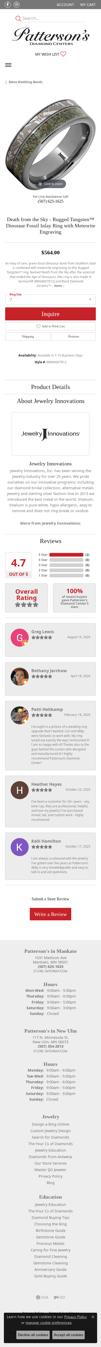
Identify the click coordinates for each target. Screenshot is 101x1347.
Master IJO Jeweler (50, 1169)
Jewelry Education (50, 1150)
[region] (50, 144)
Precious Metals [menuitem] (50, 1243)
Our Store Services (50, 1163)
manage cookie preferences (48, 1322)
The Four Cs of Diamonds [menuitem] (50, 1211)
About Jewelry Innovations (50, 401)
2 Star (43, 570)
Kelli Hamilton (46, 841)
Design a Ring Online (50, 1124)
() (87, 554)
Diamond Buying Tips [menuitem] (50, 1217)
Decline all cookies (33, 1335)
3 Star (43, 565)
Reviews (50, 541)
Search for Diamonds (50, 1137)
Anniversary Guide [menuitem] (50, 1269)
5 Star (43, 554)
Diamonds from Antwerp (50, 1156)
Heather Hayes (46, 784)
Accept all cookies (68, 1335)
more (58, 286)
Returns (73, 336)
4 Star (43, 560)
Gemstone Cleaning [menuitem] (50, 1262)
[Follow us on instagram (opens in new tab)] (16, 5)
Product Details (50, 387)
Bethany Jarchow (49, 671)
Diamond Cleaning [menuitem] (50, 1256)
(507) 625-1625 (50, 201)
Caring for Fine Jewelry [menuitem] (50, 1249)
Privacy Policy (50, 1176)
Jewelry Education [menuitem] (50, 1204)
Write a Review (50, 914)
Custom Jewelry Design (50, 1130)
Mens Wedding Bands (25, 82)
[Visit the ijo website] (59, 1297)
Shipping (28, 336)
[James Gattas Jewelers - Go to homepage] (50, 36)
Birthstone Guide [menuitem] (51, 1230)
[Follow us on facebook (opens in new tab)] (8, 5)
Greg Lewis (42, 632)
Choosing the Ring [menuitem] (50, 1223)
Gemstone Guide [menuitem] (50, 1236)
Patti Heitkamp (47, 709)
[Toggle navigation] (8, 65)
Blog (51, 1182)
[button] (65, 4)
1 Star (43, 575)
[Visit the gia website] (42, 1297)
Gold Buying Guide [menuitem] (50, 1275)
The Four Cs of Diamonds (50, 1143)
